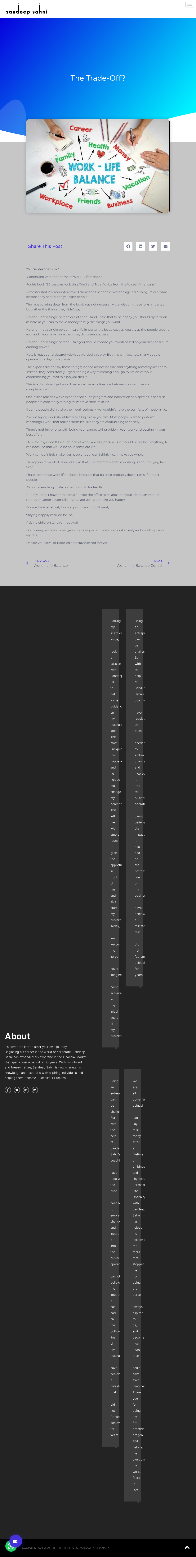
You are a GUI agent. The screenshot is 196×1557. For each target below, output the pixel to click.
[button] (15, 1541)
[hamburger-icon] (189, 4)
